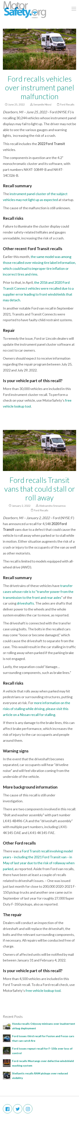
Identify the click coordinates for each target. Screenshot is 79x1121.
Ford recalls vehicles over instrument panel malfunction (39, 87)
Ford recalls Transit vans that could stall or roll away (39, 489)
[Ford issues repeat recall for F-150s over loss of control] (7, 1050)
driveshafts (25, 603)
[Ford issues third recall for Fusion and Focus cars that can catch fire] (7, 1037)
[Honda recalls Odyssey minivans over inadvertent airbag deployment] (7, 1025)
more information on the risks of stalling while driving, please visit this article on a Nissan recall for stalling (36, 709)
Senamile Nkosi (42, 104)
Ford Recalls (67, 104)
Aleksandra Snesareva (52, 505)
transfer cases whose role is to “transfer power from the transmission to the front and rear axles (38, 592)
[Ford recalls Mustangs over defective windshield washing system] (7, 1062)
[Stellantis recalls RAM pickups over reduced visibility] (7, 1075)
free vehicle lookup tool (43, 990)
